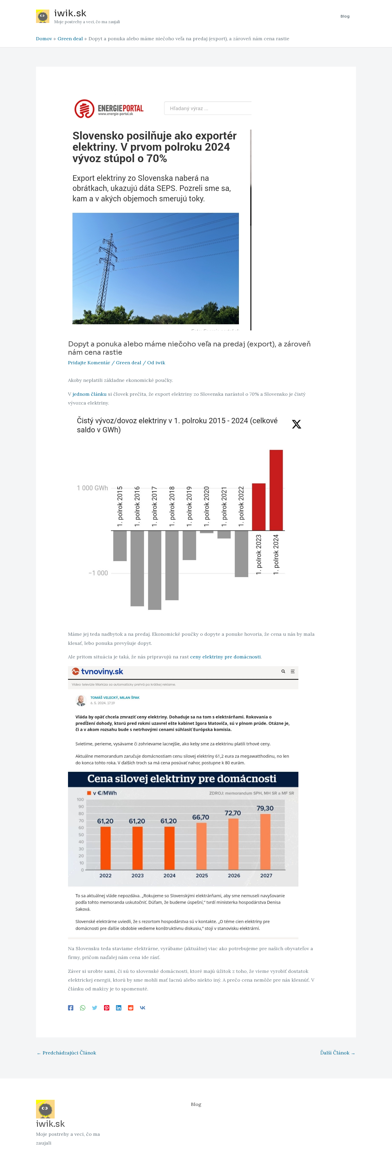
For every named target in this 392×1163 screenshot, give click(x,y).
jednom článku (90, 394)
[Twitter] (94, 1007)
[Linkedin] (118, 1007)
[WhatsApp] (82, 1007)
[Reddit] (130, 1007)
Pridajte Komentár (89, 362)
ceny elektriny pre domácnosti (225, 657)
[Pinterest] (106, 1007)
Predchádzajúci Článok (66, 1053)
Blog (196, 1104)
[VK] (142, 1007)
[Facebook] (70, 1007)
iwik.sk (70, 13)
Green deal (128, 362)
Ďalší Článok (337, 1053)
